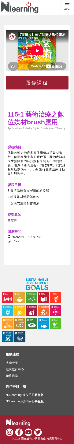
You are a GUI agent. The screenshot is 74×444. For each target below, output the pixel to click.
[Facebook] (19, 431)
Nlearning (20, 8)
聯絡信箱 (12, 375)
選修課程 (37, 82)
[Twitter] (38, 431)
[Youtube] (28, 431)
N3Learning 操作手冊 (25, 395)
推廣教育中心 (15, 369)
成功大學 (12, 363)
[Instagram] (9, 431)
